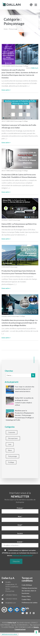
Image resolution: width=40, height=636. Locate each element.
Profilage (25, 66)
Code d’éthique (27, 585)
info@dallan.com (10, 603)
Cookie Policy (26, 599)
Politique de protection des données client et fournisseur (29, 590)
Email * (20, 525)
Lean (9, 444)
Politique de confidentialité (22, 555)
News (10, 450)
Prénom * (20, 508)
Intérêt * (20, 542)
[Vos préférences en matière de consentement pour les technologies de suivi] (36, 632)
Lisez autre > (6, 90)
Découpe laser (13, 438)
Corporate (11, 432)
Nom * (20, 516)
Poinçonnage (18, 66)
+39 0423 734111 (11, 595)
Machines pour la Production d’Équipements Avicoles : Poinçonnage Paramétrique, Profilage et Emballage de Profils (20, 415)
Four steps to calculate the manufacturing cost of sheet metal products (24, 389)
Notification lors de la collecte (9, 634)
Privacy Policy (26, 596)
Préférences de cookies (29, 602)
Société (20, 533)
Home (6, 29)
